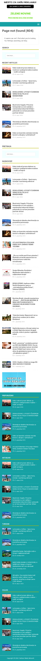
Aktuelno (6, 458)
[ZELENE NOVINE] (20, 8)
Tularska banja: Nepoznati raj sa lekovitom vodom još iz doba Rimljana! (25, 317)
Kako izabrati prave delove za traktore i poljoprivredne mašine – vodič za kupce (25, 70)
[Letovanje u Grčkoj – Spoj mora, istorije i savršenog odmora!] (6, 85)
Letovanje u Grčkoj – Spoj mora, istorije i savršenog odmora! (25, 82)
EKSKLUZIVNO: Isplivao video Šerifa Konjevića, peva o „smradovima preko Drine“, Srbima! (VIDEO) (23, 286)
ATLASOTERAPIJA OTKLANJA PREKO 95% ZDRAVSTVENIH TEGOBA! (23, 244)
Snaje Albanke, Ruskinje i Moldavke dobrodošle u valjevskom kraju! (22, 272)
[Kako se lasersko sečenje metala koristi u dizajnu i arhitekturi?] (6, 137)
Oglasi (5, 590)
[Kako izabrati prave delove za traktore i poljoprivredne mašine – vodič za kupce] (6, 72)
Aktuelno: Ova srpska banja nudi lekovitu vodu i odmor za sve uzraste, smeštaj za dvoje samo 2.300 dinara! (24, 578)
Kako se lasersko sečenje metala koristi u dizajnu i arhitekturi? (25, 134)
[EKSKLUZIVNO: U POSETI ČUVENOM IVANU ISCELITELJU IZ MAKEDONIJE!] (6, 96)
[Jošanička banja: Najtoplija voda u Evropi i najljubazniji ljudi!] (6, 555)
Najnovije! (7, 161)
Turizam (5, 524)
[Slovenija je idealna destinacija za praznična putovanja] (6, 126)
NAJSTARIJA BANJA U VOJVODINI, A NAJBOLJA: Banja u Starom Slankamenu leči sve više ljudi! (25, 564)
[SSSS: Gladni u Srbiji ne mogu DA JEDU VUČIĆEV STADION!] (6, 366)
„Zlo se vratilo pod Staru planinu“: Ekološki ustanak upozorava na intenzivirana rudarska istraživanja (26, 258)
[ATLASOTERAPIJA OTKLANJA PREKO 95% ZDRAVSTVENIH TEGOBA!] (6, 247)
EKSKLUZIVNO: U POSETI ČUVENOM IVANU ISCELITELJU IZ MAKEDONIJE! (26, 94)
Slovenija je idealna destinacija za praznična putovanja (26, 123)
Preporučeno (7, 395)
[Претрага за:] (20, 56)
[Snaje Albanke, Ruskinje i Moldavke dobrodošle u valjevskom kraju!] (6, 275)
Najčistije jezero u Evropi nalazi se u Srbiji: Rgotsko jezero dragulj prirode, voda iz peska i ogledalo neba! (26, 331)
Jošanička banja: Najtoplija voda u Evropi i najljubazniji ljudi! (24, 552)
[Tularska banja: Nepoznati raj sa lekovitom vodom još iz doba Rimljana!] (6, 319)
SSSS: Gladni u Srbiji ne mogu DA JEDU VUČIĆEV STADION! (25, 363)
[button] (38, 24)
